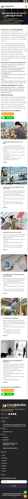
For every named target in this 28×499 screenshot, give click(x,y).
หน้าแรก (9, 19)
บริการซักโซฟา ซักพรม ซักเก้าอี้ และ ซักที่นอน (12, 142)
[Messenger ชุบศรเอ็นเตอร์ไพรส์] (13, 414)
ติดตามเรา (14, 486)
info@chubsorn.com (8, 431)
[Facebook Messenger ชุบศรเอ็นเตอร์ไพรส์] (26, 1)
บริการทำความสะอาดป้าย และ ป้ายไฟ (12, 232)
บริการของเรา (15, 19)
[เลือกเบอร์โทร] (25, 496)
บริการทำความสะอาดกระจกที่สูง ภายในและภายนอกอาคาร (13, 188)
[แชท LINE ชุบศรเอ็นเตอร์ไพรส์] (25, 492)
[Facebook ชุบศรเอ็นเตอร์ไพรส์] (24, 1)
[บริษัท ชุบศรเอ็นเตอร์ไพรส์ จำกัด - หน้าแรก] (7, 7)
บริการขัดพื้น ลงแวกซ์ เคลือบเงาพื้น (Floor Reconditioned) (13, 275)
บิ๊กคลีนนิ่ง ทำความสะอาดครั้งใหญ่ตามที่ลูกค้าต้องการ (13, 361)
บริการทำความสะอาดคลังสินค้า (10, 318)
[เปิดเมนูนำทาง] (26, 7)
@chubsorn (5, 437)
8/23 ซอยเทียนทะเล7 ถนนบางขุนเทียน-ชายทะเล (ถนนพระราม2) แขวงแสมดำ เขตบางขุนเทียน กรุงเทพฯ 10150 (14, 425)
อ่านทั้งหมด (5, 162)
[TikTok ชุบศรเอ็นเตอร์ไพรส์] (15, 414)
